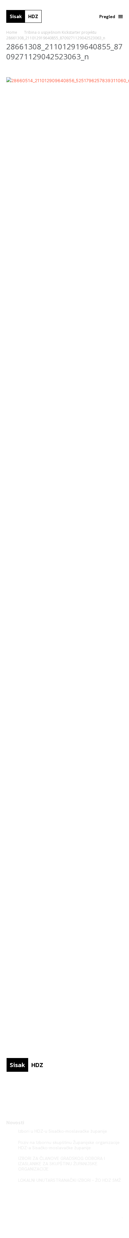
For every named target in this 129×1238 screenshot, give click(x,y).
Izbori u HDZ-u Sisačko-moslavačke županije (62, 1131)
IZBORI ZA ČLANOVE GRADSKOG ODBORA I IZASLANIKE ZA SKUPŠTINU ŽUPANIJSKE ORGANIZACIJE (61, 1164)
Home (11, 32)
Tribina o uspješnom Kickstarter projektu (60, 32)
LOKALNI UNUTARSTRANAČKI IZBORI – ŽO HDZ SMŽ (69, 1180)
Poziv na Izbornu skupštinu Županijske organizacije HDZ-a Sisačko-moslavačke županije (69, 1145)
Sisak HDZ (111, 1216)
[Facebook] (9, 1092)
